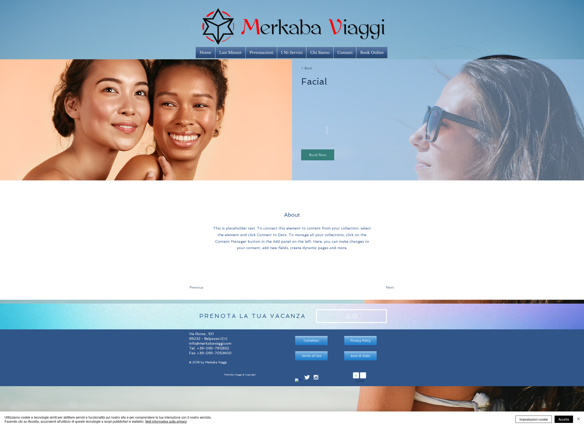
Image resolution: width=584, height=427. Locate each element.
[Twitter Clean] (307, 377)
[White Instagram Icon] (316, 377)
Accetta (563, 419)
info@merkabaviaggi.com (210, 343)
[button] (317, 154)
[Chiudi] (578, 419)
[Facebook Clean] (298, 381)
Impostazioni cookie (533, 419)
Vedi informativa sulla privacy (166, 421)
